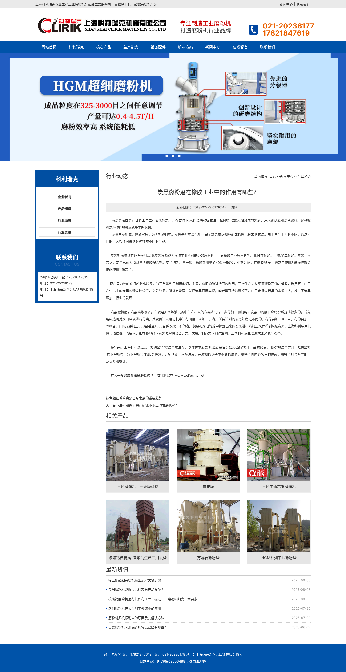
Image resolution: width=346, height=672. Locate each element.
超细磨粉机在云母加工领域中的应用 (134, 608)
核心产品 (103, 47)
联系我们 (303, 4)
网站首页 (48, 47)
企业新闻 (64, 197)
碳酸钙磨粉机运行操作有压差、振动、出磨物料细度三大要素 (152, 599)
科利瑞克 (76, 47)
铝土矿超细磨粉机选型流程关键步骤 (134, 580)
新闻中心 (286, 4)
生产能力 (130, 47)
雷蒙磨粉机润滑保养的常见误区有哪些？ (138, 627)
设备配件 (158, 47)
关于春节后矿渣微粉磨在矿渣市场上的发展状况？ (142, 405)
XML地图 (199, 661)
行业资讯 (64, 232)
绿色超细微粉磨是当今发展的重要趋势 (134, 398)
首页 (272, 176)
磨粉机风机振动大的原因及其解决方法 (136, 618)
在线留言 (240, 47)
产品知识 (64, 209)
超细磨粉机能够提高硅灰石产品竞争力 (136, 590)
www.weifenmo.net (189, 375)
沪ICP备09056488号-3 (174, 661)
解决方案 (185, 47)
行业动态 (64, 220)
